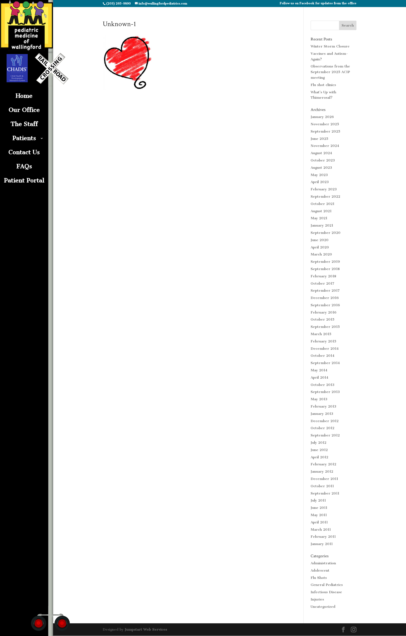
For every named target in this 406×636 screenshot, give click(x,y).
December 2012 (325, 421)
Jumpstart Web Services (146, 629)
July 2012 (318, 442)
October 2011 (322, 486)
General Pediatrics (327, 585)
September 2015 (325, 327)
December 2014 (325, 348)
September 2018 (325, 269)
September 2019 (325, 261)
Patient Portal (24, 180)
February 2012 (323, 464)
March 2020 (321, 254)
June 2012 (319, 450)
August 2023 (321, 167)
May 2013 (319, 399)
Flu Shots (319, 578)
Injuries (317, 599)
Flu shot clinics (323, 85)
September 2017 (325, 290)
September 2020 (325, 233)
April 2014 (319, 377)
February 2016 (323, 312)
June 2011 (319, 508)
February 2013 (323, 406)
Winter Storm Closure (330, 46)
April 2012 (319, 457)
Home (24, 95)
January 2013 (322, 414)
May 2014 (319, 370)
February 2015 (323, 341)
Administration (323, 563)
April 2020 (320, 247)
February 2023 (324, 189)
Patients (24, 138)
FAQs (24, 166)
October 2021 (322, 204)
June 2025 (319, 139)
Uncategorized (323, 607)
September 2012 (325, 435)
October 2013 (322, 385)
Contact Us (24, 152)
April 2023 (320, 182)
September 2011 (325, 493)
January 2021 (322, 225)
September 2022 (325, 196)
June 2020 (319, 240)
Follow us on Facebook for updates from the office (318, 3)
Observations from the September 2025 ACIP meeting (330, 72)
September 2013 (325, 392)
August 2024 (321, 153)
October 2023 (323, 160)
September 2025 (325, 131)
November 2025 (325, 124)
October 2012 (322, 428)
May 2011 (319, 515)
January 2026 (322, 117)
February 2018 (323, 276)
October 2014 (322, 355)
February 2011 (323, 536)
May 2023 (319, 175)
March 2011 (321, 529)
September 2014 (325, 363)
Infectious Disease (326, 592)
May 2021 (319, 218)
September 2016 (325, 305)
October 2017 (322, 283)
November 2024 (325, 146)
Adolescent (320, 570)
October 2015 (322, 319)
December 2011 (324, 479)
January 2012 (322, 471)
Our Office (24, 110)
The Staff (24, 124)
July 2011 (318, 500)
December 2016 (325, 298)
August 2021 (321, 211)
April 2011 (319, 522)
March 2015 (321, 334)
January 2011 (322, 544)
